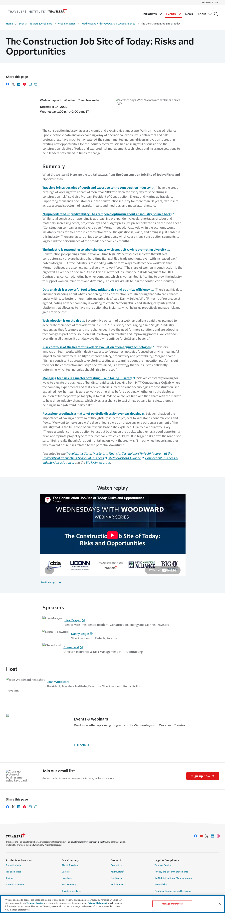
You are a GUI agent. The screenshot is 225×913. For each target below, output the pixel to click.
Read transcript (48, 582)
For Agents (116, 878)
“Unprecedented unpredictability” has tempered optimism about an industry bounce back (106, 214)
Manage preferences (172, 904)
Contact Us (116, 865)
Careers (66, 872)
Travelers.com (210, 3)
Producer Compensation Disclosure (173, 891)
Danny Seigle (80, 633)
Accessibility (161, 885)
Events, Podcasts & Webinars (35, 23)
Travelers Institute (78, 453)
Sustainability (69, 885)
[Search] (216, 14)
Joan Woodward (58, 681)
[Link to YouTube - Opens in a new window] (201, 836)
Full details (81, 745)
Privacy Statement (97, 903)
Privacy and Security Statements (171, 872)
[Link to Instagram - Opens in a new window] (218, 836)
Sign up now (205, 776)
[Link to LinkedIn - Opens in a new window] (212, 836)
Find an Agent (118, 885)
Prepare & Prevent (15, 885)
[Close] (219, 903)
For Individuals (13, 865)
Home (9, 23)
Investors (67, 878)
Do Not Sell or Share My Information (173, 878)
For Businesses (13, 872)
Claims (9, 878)
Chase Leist (71, 647)
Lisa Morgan (72, 620)
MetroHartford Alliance (124, 458)
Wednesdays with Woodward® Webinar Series (108, 23)
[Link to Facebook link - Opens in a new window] (195, 836)
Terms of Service (163, 865)
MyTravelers (118, 871)
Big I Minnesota (96, 462)
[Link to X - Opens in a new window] (207, 836)
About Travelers (70, 865)
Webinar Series (66, 23)
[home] (37, 12)
